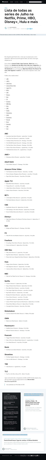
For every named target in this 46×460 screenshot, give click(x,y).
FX (7, 99)
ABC (7, 79)
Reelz (7, 122)
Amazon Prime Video (11, 85)
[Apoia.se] (22, 455)
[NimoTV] (36, 455)
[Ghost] (42, 455)
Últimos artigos (17, 455)
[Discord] (28, 455)
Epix (7, 97)
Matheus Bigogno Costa (31, 428)
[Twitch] (24, 455)
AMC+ (7, 81)
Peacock (8, 119)
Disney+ (8, 94)
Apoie (27, 1)
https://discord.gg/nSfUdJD (10, 381)
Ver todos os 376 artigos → (10, 428)
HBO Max (8, 104)
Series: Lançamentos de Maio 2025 (10, 417)
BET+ (7, 90)
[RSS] (39, 455)
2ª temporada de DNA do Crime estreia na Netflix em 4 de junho (11, 412)
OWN (7, 115)
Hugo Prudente (13, 27)
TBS (7, 126)
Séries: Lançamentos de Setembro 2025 (9, 403)
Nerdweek (4, 455)
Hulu (7, 106)
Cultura (16, 1)
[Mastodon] (37, 455)
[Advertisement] (23, 47)
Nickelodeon (9, 113)
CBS (7, 92)
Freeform (8, 101)
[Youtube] (31, 455)
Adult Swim (9, 83)
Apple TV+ (8, 88)
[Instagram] (30, 455)
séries (6, 7)
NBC (7, 108)
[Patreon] (21, 455)
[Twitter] (32, 28)
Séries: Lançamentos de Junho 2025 (11, 407)
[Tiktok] (25, 455)
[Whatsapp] (27, 28)
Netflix (7, 110)
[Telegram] (29, 28)
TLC (7, 129)
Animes (11, 1)
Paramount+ (9, 117)
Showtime (8, 124)
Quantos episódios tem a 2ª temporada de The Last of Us (10, 422)
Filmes (21, 1)
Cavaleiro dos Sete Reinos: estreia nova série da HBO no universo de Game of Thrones (10, 397)
